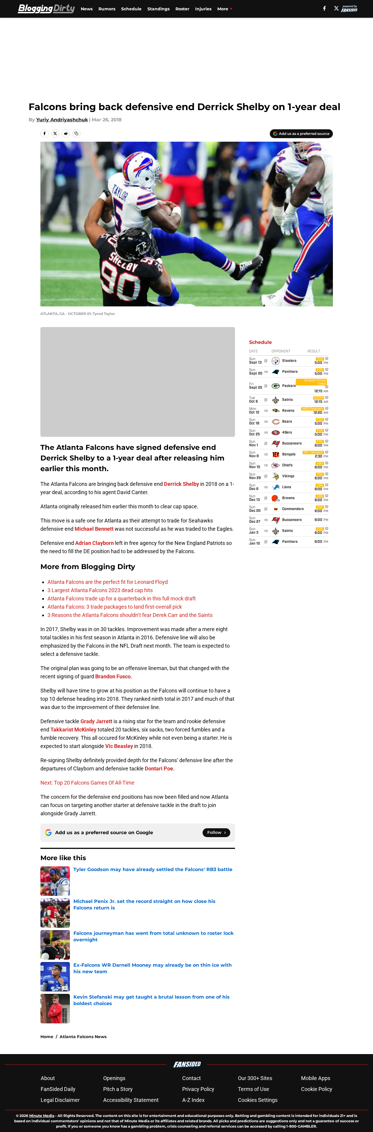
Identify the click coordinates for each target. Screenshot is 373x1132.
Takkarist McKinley (73, 729)
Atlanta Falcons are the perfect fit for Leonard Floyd (107, 582)
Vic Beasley (119, 746)
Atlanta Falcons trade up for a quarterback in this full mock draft (121, 598)
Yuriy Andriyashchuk (62, 119)
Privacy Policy (198, 1089)
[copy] (76, 133)
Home (46, 1036)
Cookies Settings (257, 1100)
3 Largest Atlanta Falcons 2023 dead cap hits (100, 590)
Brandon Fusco (113, 676)
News (87, 9)
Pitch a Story (118, 1089)
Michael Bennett (94, 529)
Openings (114, 1078)
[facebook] (324, 8)
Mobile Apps (315, 1078)
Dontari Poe (159, 768)
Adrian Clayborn (94, 543)
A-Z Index (193, 1100)
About (48, 1078)
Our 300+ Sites (255, 1078)
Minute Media (41, 1115)
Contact (191, 1078)
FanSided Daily (58, 1089)
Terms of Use (253, 1089)
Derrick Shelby (181, 484)
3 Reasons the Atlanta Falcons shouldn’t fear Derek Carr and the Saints (130, 615)
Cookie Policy (316, 1089)
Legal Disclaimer (60, 1100)
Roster (182, 9)
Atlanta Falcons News (83, 1036)
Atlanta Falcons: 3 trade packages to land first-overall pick (114, 607)
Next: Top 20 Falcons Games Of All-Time (87, 783)
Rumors (106, 9)
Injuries (203, 9)
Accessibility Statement (131, 1100)
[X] (336, 8)
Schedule (131, 9)
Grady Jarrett (96, 721)
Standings (158, 9)
